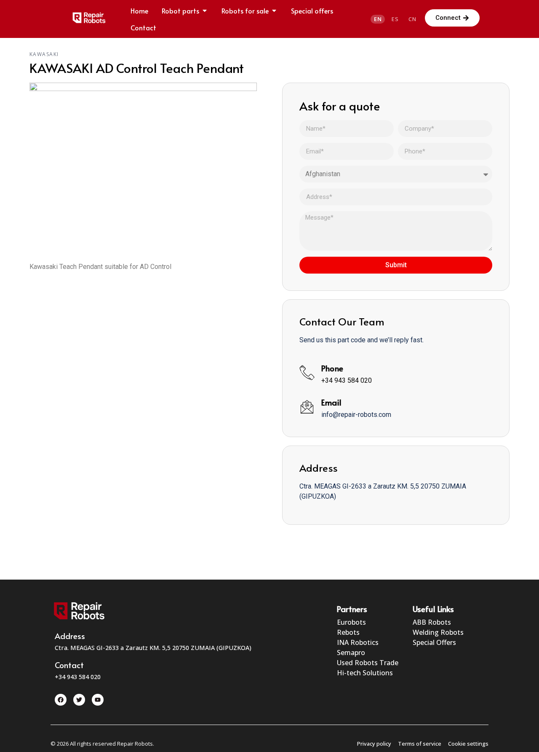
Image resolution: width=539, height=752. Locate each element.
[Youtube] (98, 700)
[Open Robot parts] (204, 10)
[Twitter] (79, 700)
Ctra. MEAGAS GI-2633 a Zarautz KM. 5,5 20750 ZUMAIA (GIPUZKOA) (153, 648)
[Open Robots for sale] (274, 10)
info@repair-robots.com (356, 415)
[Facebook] (61, 700)
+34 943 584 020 (346, 380)
